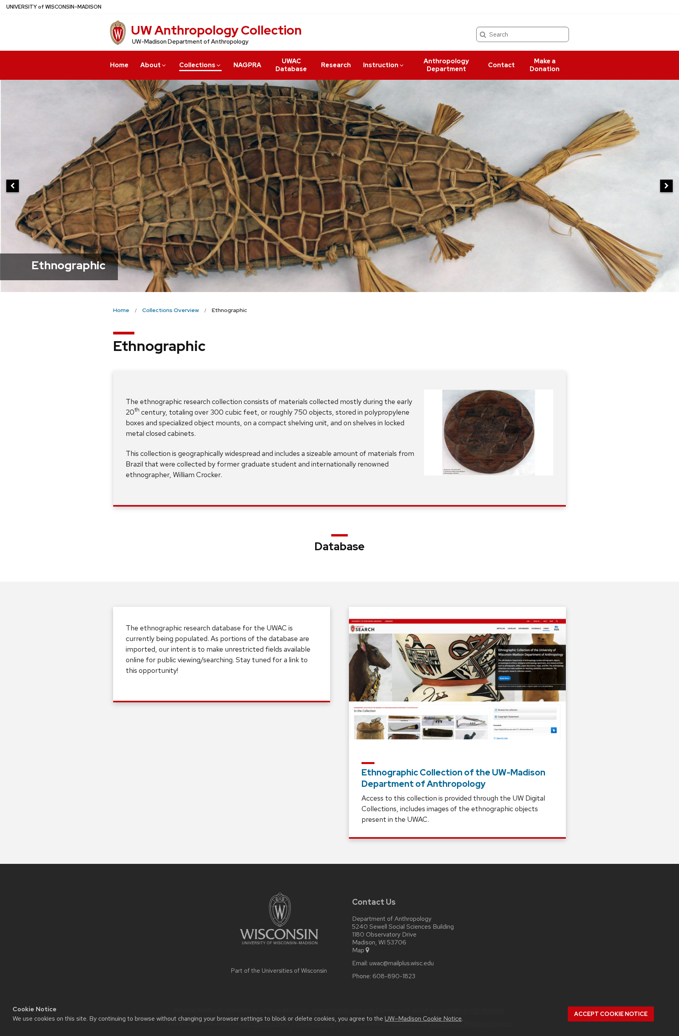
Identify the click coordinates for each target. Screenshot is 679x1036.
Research (336, 65)
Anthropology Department (446, 65)
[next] (666, 186)
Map (358, 950)
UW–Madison (53, 7)
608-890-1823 (394, 976)
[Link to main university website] (279, 946)
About (150, 65)
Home (119, 65)
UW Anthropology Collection (216, 30)
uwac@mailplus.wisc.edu (401, 963)
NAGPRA (247, 65)
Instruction (380, 65)
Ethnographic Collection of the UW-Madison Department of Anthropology (453, 778)
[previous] (12, 186)
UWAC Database (291, 65)
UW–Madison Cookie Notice (423, 1018)
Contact (501, 65)
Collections (197, 65)
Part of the (279, 971)
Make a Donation (545, 65)
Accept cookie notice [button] (611, 1014)
